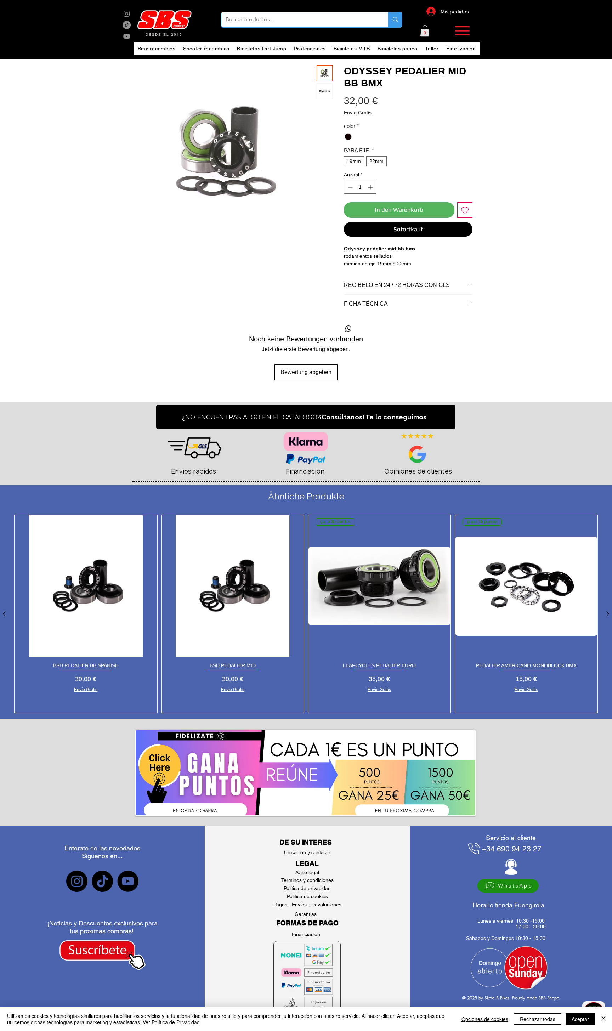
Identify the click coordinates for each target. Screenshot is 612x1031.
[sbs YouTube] (127, 36)
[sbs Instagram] (127, 14)
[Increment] (371, 187)
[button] (425, 30)
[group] (306, 614)
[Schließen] (603, 1019)
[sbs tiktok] (102, 881)
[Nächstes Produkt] (608, 614)
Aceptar (580, 1018)
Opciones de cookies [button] (484, 1018)
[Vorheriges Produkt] (4, 614)
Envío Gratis (358, 112)
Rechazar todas (537, 1018)
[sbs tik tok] (127, 25)
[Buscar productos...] (395, 19)
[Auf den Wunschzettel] (465, 210)
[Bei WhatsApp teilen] (348, 328)
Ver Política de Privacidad (171, 1022)
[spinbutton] (360, 187)
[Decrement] (349, 187)
